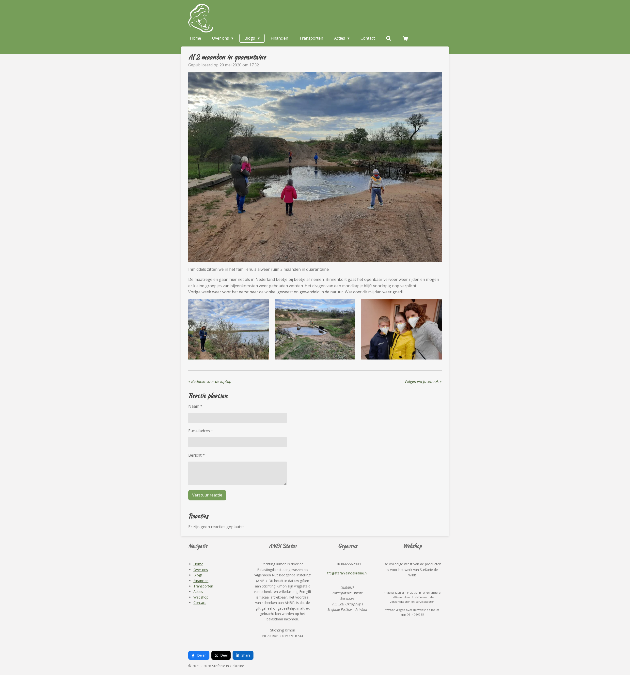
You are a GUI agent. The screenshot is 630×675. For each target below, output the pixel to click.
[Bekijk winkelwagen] (405, 38)
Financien (200, 580)
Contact (199, 602)
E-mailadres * (200, 431)
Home (198, 564)
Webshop (200, 597)
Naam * (195, 406)
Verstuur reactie (207, 495)
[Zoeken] (388, 38)
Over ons (200, 569)
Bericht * (196, 455)
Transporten (203, 586)
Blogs (198, 575)
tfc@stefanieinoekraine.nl (347, 573)
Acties (198, 591)
